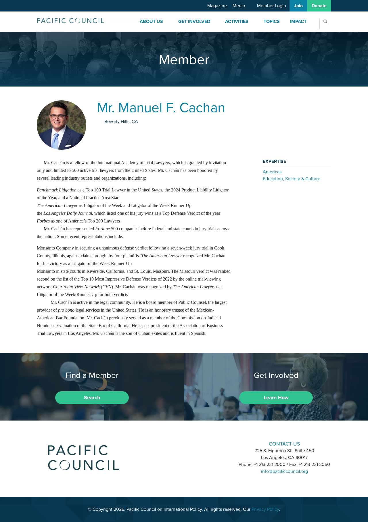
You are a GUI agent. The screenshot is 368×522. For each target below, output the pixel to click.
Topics (272, 21)
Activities (236, 21)
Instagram (184, 443)
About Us (151, 21)
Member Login (271, 6)
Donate (319, 6)
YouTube (199, 443)
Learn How (276, 397)
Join (298, 6)
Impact (298, 21)
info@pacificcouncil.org (284, 471)
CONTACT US (284, 444)
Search (92, 397)
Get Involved (194, 21)
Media (239, 6)
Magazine (217, 6)
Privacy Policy (265, 509)
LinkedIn (169, 443)
